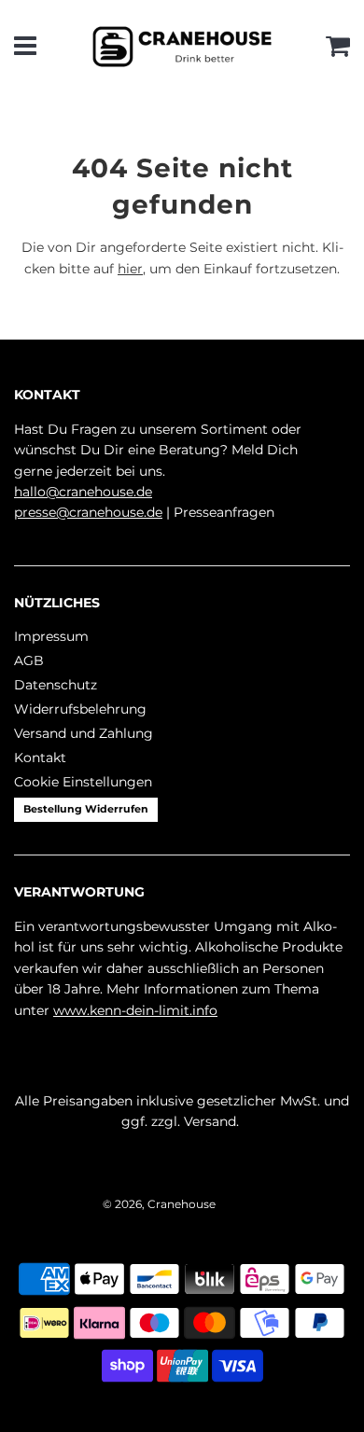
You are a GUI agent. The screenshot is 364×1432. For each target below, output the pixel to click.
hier (130, 268)
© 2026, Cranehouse (159, 1204)
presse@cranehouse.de (88, 512)
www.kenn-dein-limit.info (135, 1010)
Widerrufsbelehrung (80, 709)
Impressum (51, 636)
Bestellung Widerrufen (85, 808)
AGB (29, 660)
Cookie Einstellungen (83, 781)
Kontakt (40, 757)
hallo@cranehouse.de (83, 491)
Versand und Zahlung (83, 733)
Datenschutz (55, 684)
